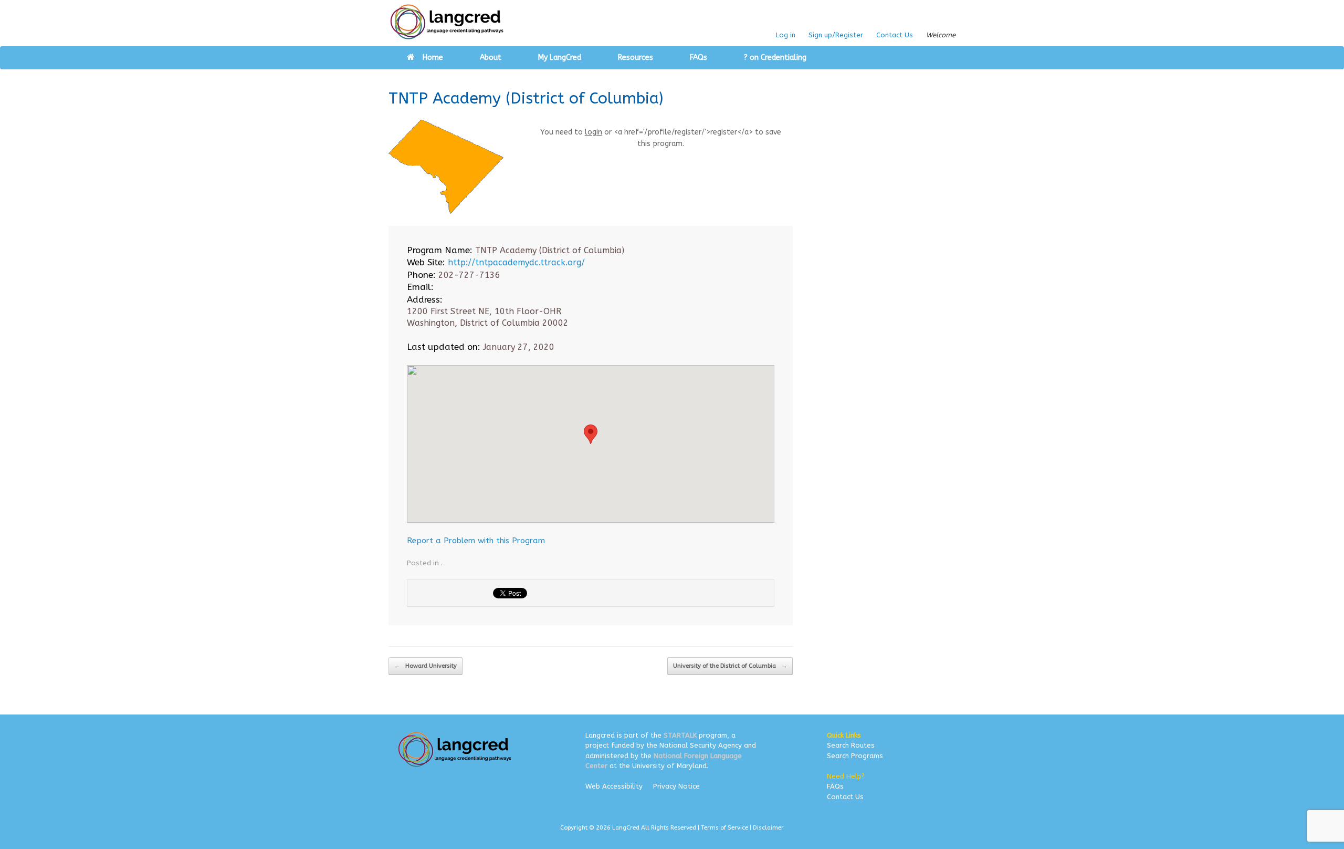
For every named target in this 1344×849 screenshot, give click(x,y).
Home (433, 57)
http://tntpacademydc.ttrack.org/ (516, 262)
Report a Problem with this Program (476, 540)
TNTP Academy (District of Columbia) (525, 98)
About (490, 57)
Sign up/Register (835, 35)
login (593, 132)
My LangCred (559, 57)
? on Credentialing (775, 57)
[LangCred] (447, 22)
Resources (635, 57)
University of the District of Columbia (730, 665)
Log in (785, 35)
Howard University (425, 665)
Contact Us (894, 35)
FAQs (698, 57)
